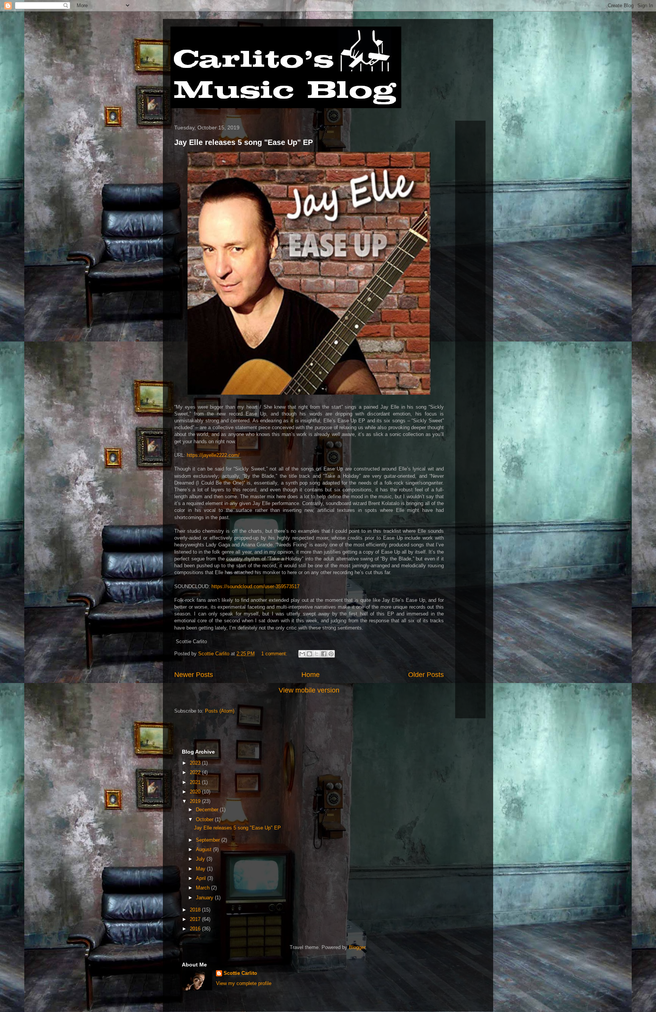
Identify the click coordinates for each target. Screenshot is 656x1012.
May (201, 869)
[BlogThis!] (309, 654)
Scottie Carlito (240, 973)
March (203, 888)
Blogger (357, 947)
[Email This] (302, 654)
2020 (196, 792)
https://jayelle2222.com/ (213, 455)
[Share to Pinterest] (331, 654)
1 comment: (275, 653)
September (208, 840)
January (205, 897)
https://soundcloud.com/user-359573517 (255, 586)
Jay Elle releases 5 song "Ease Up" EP (243, 142)
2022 (196, 772)
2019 (196, 801)
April (201, 878)
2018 (196, 910)
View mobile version (309, 690)
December (208, 809)
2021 (196, 782)
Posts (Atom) (219, 711)
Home (310, 674)
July (201, 859)
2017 (196, 919)
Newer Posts (193, 674)
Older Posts (426, 674)
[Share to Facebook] (324, 654)
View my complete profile (243, 983)
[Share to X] (316, 654)
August (204, 849)
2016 (196, 929)
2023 (196, 763)
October (205, 819)
